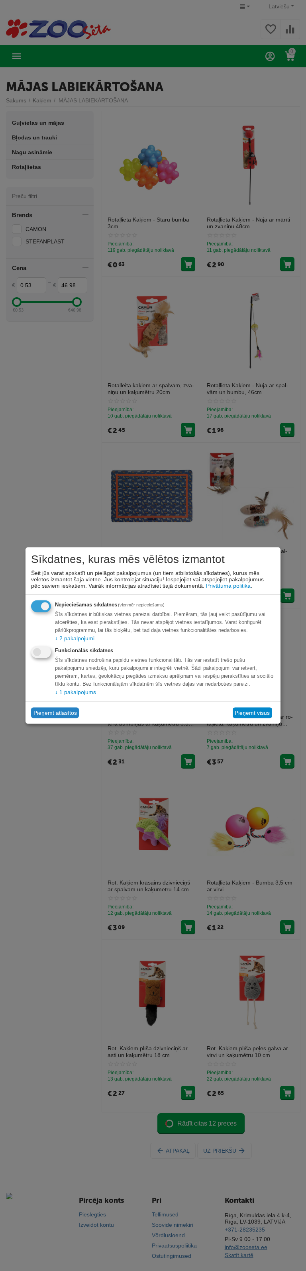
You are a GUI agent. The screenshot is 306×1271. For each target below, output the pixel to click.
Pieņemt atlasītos (55, 713)
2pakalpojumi (74, 638)
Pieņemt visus (252, 713)
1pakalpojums (75, 691)
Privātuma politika (228, 585)
